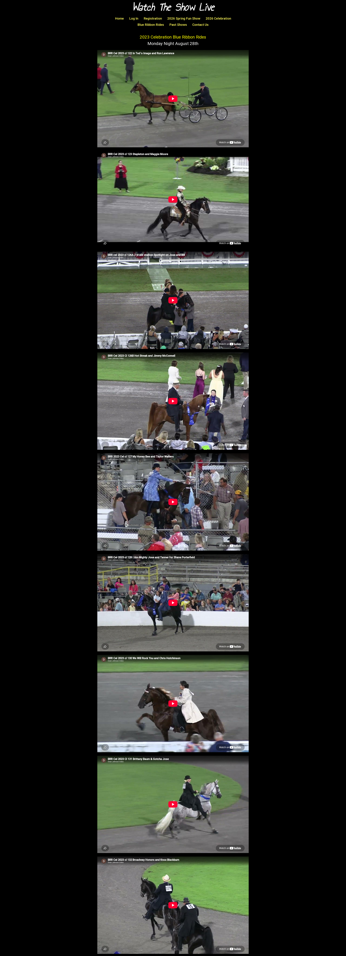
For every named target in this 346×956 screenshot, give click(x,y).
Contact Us (200, 25)
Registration (153, 18)
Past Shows (178, 25)
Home (119, 18)
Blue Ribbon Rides (150, 25)
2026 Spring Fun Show (183, 18)
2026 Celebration (218, 18)
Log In (133, 18)
